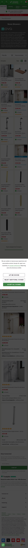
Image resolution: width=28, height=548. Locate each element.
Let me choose (14, 275)
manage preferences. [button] (14, 265)
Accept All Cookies (14, 284)
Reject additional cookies (14, 280)
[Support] (3, 545)
